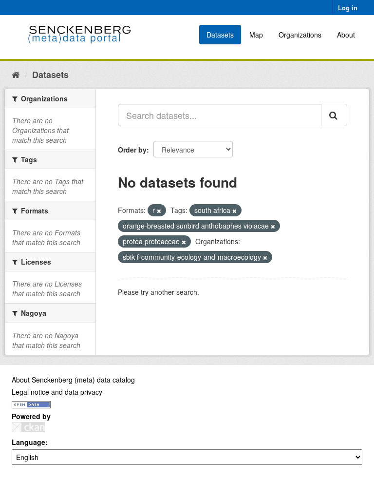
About (346, 34)
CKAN (28, 427)
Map (256, 34)
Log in (347, 7)
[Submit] (334, 115)
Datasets (220, 34)
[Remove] (159, 210)
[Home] (16, 74)
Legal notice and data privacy (57, 392)
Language (28, 442)
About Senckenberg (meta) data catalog (73, 379)
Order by (132, 149)
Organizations (300, 34)
